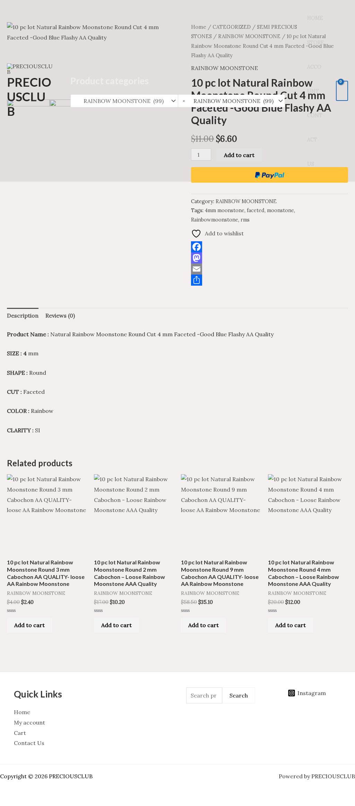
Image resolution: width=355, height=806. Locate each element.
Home (315, 18)
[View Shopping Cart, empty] (342, 91)
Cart (20, 732)
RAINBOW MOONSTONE (246, 201)
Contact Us (314, 139)
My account (29, 722)
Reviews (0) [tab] (60, 315)
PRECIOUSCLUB (29, 96)
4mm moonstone (224, 210)
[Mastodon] (269, 257)
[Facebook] (269, 246)
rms (245, 220)
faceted (256, 210)
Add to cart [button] (29, 625)
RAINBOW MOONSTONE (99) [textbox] (228, 100)
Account (314, 79)
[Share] (269, 280)
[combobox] (231, 101)
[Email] (269, 269)
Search (239, 695)
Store (315, 43)
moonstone (280, 210)
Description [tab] (22, 315)
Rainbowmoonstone (214, 220)
